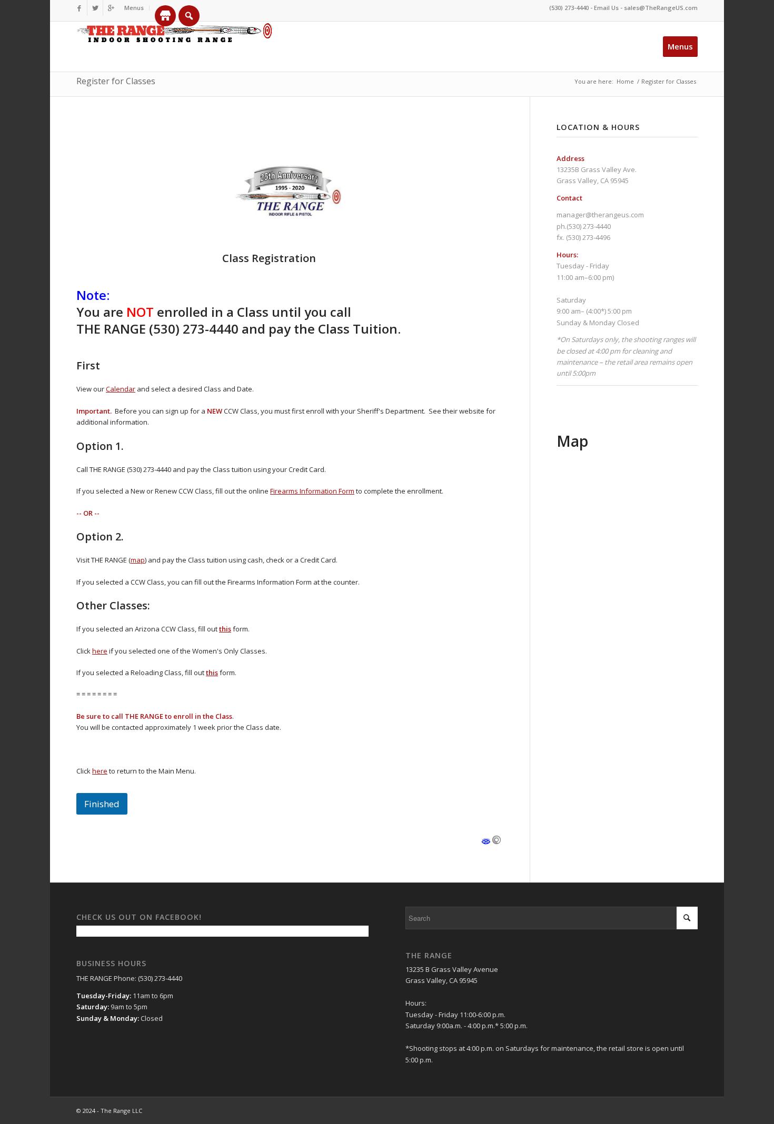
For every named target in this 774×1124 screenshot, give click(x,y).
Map (572, 441)
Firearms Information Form (312, 491)
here (99, 651)
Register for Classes (115, 81)
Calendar (120, 389)
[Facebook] (79, 8)
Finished (102, 804)
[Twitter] (95, 8)
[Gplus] (111, 8)
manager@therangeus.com (600, 214)
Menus (134, 8)
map (138, 560)
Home (625, 81)
